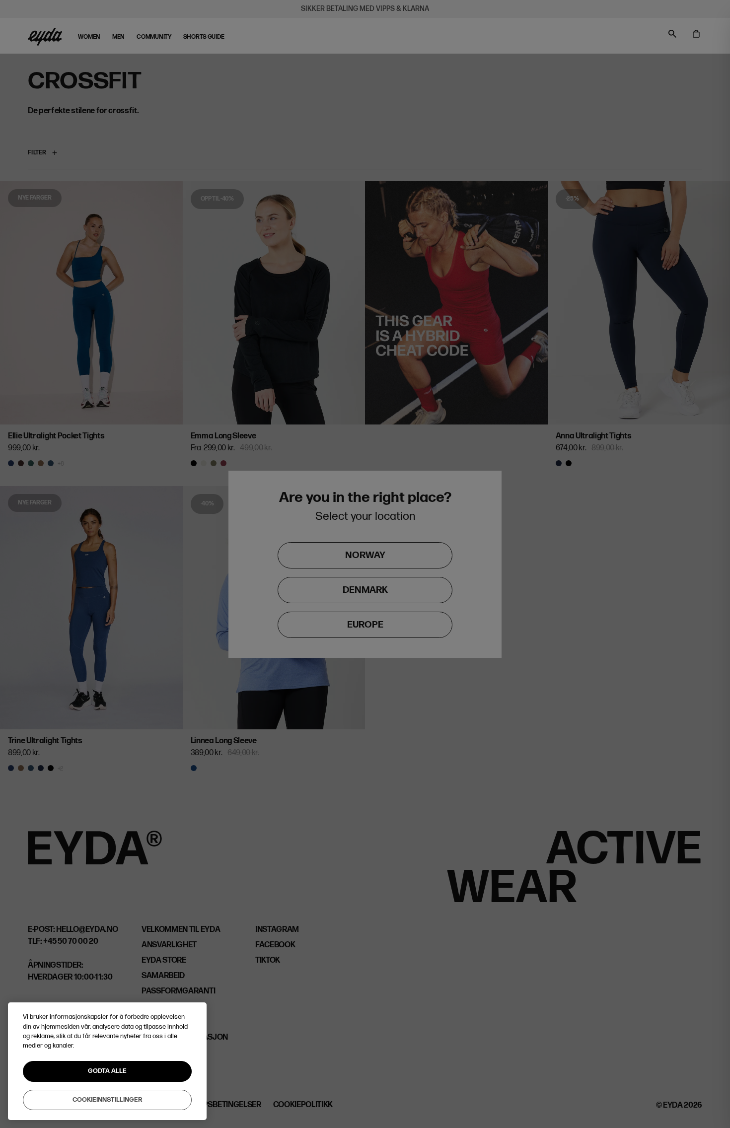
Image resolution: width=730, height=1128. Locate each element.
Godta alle (107, 1071)
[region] (107, 1061)
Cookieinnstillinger (108, 1099)
